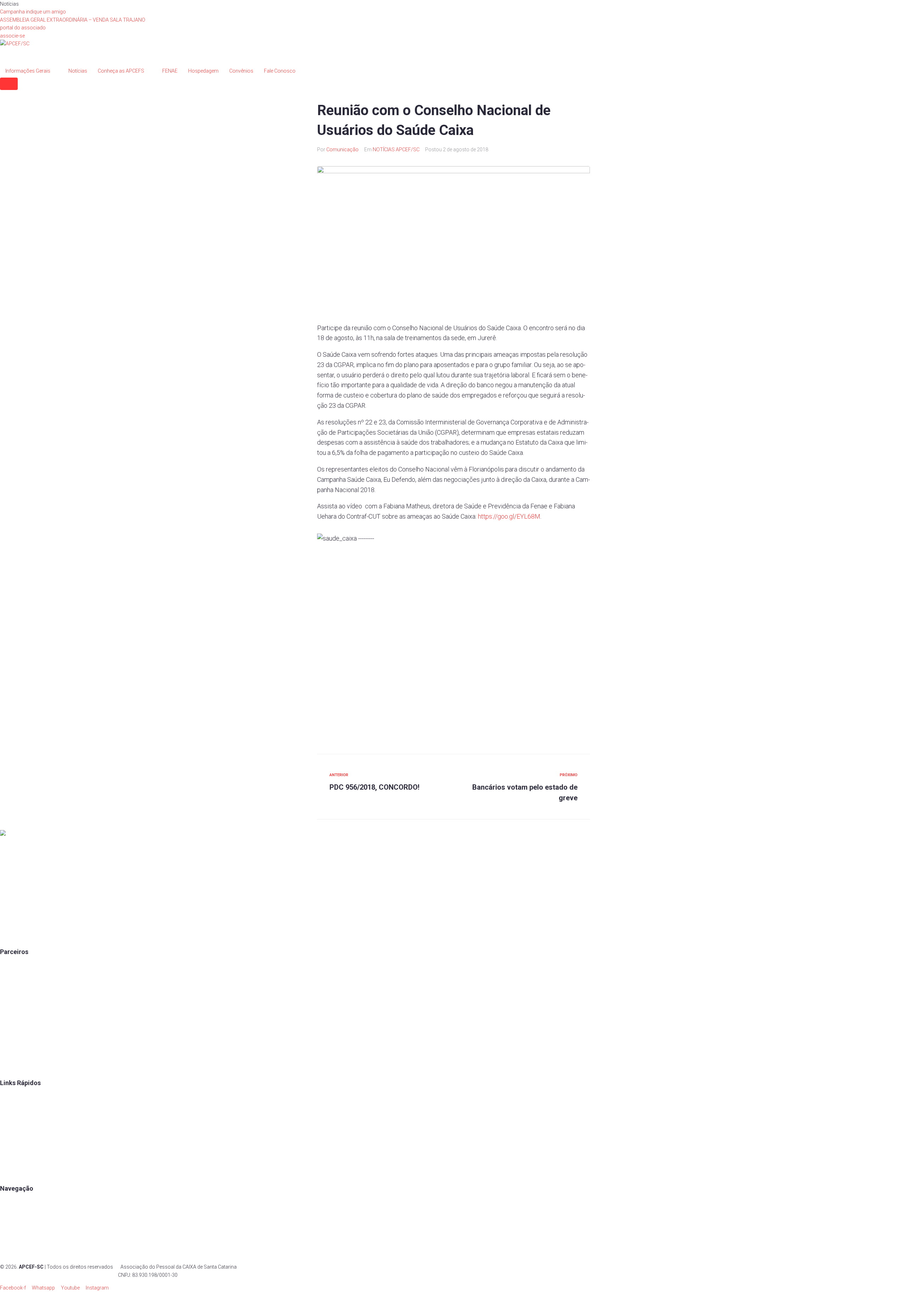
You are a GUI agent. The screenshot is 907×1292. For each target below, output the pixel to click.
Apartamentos (16, 1202)
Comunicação (342, 149)
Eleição (8, 1148)
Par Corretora (15, 991)
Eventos (9, 1241)
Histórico (10, 1174)
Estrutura (10, 1228)
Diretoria (9, 1161)
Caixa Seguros (16, 966)
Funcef (8, 1030)
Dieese (7, 1017)
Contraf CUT (14, 1069)
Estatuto (9, 1136)
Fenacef (9, 1056)
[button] (23, 27)
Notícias (9, 1254)
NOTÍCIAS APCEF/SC (396, 149)
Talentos (9, 1122)
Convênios (12, 1097)
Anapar (8, 1043)
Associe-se (12, 1215)
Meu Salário (13, 1004)
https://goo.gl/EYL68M (509, 516)
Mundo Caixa (14, 978)
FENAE (7, 1110)
